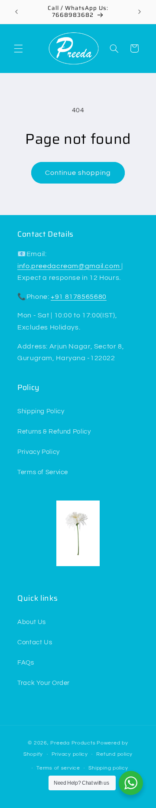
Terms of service (58, 768)
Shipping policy (108, 768)
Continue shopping (78, 172)
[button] (18, 48)
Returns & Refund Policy (54, 431)
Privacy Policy (38, 452)
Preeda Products (72, 743)
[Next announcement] (139, 11)
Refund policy (114, 754)
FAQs (25, 662)
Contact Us (34, 642)
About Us (31, 622)
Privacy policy (70, 754)
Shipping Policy (40, 411)
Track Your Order (43, 683)
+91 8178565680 (79, 296)
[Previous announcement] (16, 11)
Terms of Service (42, 472)
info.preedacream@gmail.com (69, 266)
